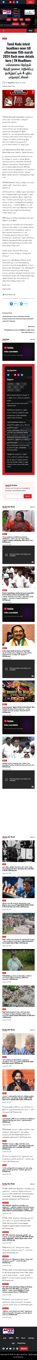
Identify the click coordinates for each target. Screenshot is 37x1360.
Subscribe (24, 1349)
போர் (22, 386)
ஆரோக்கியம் (11, 383)
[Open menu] (3, 30)
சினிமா (9, 386)
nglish (30, 2)
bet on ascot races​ (13, 395)
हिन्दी (21, 19)
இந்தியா (18, 383)
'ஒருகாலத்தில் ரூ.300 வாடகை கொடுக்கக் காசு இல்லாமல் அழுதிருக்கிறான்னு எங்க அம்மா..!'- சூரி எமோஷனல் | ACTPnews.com (18, 1120)
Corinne (10, 410)
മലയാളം (15, 24)
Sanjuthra (11, 82)
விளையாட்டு (10, 390)
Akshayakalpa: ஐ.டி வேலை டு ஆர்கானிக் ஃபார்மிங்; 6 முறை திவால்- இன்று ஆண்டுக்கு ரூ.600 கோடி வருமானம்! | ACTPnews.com (16, 977)
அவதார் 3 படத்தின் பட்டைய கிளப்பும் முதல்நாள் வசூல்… (18, 397)
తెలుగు (28, 19)
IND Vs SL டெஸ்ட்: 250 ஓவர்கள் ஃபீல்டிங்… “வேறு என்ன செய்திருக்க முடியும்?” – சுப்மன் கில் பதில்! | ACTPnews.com (17, 1261)
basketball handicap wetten (16, 437)
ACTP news (33, 1354)
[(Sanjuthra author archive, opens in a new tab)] (3, 84)
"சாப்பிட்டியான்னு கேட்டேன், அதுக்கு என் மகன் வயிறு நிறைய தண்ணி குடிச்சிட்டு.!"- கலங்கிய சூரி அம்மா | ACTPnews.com (17, 1169)
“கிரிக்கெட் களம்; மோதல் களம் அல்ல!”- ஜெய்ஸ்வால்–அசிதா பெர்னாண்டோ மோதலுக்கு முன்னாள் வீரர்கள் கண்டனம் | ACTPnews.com (17, 1312)
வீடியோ (17, 390)
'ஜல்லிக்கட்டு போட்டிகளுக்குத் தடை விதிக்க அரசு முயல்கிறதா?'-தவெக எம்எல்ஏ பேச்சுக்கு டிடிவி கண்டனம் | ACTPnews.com (18, 765)
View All (32, 339)
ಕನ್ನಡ (23, 24)
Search (27, 496)
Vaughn (9, 454)
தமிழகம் (4, 38)
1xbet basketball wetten (15, 422)
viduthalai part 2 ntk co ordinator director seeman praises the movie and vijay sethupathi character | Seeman (18, 319)
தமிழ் (8, 19)
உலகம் (24, 383)
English (15, 19)
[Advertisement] (18, 815)
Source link (6, 289)
